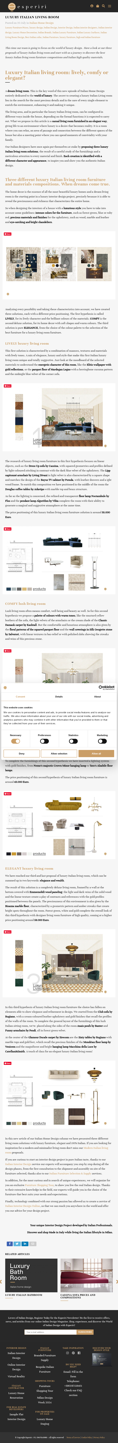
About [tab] (97, 696)
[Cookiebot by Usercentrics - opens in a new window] (101, 688)
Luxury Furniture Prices (16, 27)
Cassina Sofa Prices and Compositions (78, 1296)
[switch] (44, 741)
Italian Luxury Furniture (64, 32)
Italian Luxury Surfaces (88, 32)
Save (8, 234)
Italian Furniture (51, 37)
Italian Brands (44, 32)
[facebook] (10, 1244)
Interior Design (65, 27)
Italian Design (50, 27)
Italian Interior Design (18, 1164)
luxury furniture (67, 37)
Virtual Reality (16, 1376)
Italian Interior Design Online (22, 1206)
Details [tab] (59, 696)
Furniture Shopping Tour (39, 1185)
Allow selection (59, 753)
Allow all (96, 753)
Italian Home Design (42, 23)
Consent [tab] (20, 696)
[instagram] (67, 1353)
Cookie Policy (86, 1437)
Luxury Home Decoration (25, 32)
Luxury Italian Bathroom (23, 1295)
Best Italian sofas (33, 37)
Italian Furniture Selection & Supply (70, 1173)
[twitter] (17, 1244)
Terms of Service (73, 1437)
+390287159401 (73, 1385)
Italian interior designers (85, 27)
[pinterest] (73, 1353)
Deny (21, 753)
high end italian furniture (88, 37)
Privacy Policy (99, 1437)
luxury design (36, 27)
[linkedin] (25, 1244)
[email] (32, 1244)
